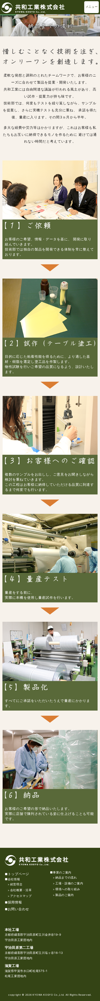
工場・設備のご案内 (69, 883)
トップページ (18, 874)
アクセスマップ (21, 896)
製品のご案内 (64, 895)
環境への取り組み (67, 889)
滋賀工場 (12, 965)
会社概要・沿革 (21, 890)
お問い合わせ (18, 909)
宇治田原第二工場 (19, 947)
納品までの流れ (66, 877)
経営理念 (16, 884)
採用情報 (15, 902)
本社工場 (12, 929)
